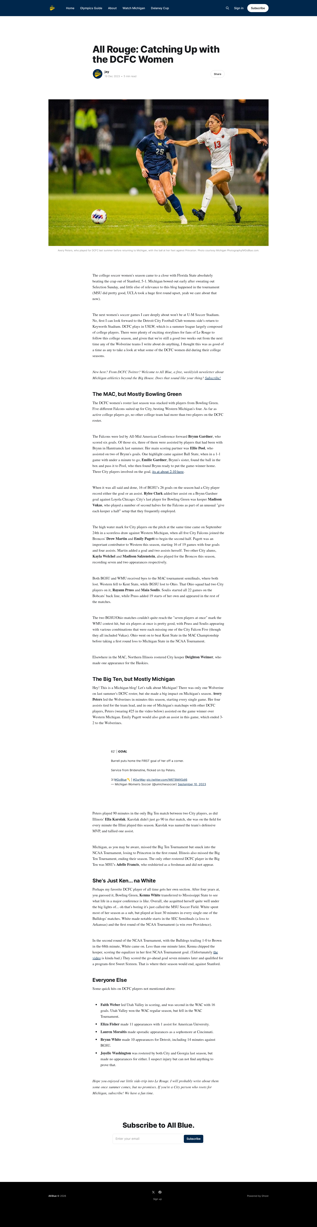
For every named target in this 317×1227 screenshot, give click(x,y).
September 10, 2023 (192, 784)
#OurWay (139, 779)
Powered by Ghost (258, 1195)
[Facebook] (159, 1192)
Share (217, 74)
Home (70, 8)
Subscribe (258, 8)
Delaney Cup (160, 8)
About (112, 8)
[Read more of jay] (97, 74)
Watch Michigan (134, 8)
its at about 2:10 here (168, 471)
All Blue (52, 1195)
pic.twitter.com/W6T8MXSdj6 (167, 779)
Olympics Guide (91, 8)
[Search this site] (227, 8)
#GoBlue (121, 779)
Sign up (157, 1198)
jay (107, 71)
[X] (153, 1192)
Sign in (239, 8)
